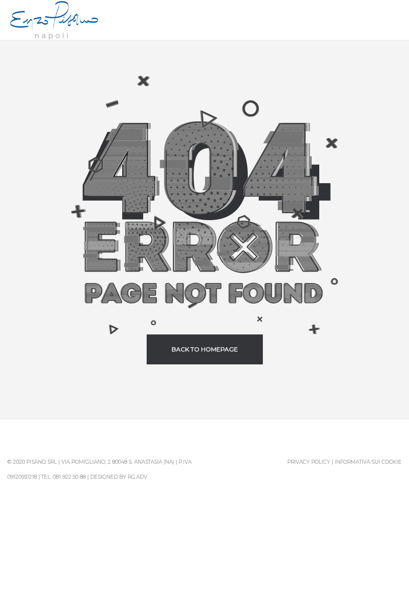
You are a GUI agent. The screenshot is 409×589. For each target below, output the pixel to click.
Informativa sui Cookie (368, 462)
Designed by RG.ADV (118, 477)
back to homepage (205, 349)
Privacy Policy (308, 462)
